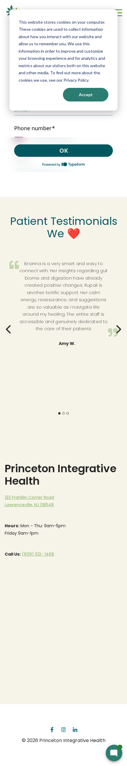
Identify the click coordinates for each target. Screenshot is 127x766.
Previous (9, 327)
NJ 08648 (44, 505)
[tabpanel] (63, 302)
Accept (86, 94)
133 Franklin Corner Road (29, 497)
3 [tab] (67, 413)
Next (118, 327)
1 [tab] (59, 413)
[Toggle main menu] (118, 13)
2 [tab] (63, 413)
